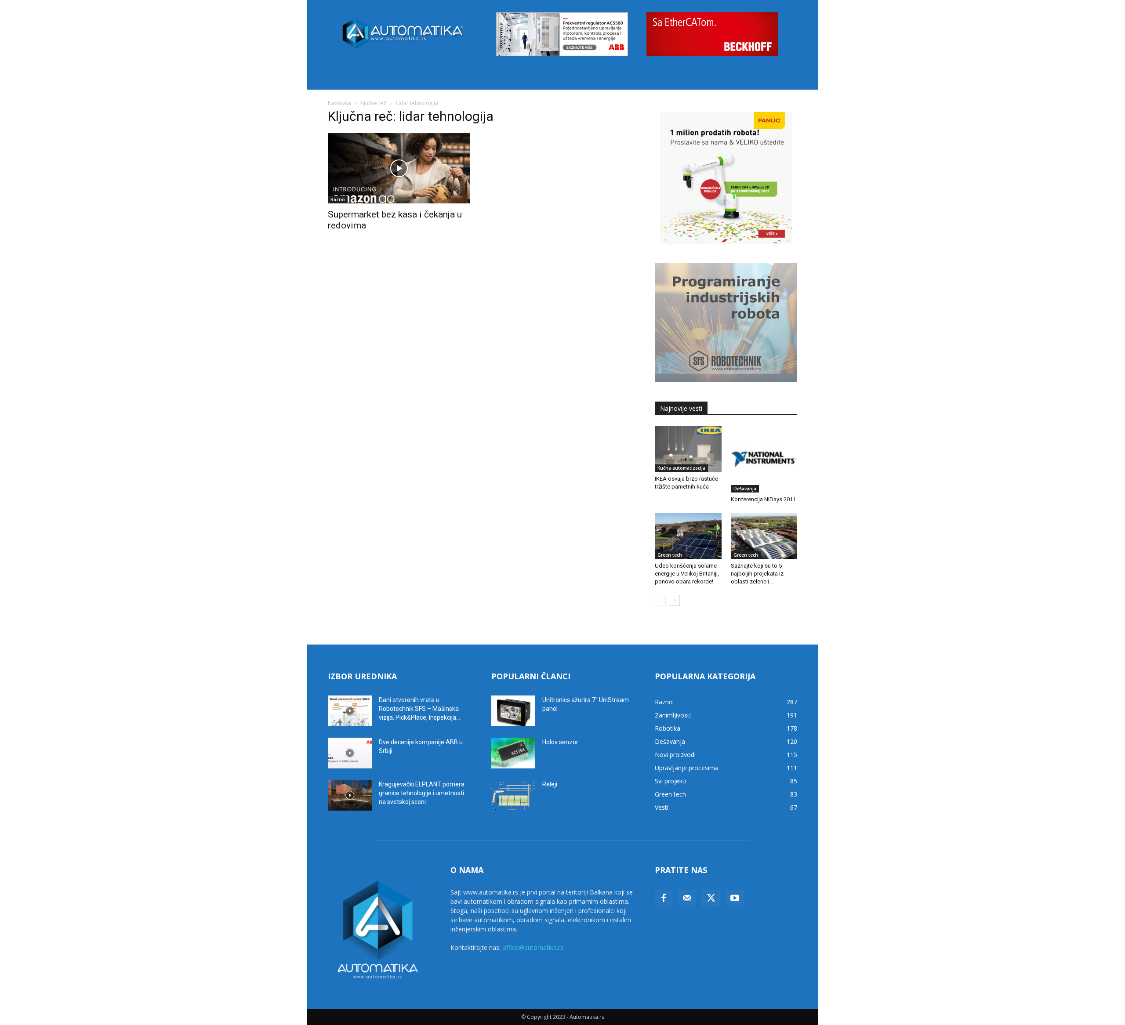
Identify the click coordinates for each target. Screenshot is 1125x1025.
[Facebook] (663, 898)
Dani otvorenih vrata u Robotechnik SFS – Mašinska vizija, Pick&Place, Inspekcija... (419, 708)
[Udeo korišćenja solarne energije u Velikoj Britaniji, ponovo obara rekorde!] (688, 536)
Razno (337, 199)
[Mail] (687, 898)
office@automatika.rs (532, 947)
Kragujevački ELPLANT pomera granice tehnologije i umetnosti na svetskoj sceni (422, 793)
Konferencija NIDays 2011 (763, 499)
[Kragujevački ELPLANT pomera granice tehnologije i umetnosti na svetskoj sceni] (350, 795)
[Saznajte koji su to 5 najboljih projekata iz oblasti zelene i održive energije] (764, 536)
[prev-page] (660, 600)
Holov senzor (560, 742)
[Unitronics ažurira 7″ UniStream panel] (513, 710)
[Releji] (513, 795)
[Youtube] (735, 898)
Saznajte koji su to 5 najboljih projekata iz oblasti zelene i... (757, 573)
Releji (549, 784)
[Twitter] (711, 898)
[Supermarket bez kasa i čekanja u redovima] (399, 168)
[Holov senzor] (513, 753)
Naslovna (339, 103)
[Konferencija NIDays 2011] (764, 459)
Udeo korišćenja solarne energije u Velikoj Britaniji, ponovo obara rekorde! (687, 573)
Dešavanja (744, 488)
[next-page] (674, 600)
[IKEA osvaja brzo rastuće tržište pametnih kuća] (688, 449)
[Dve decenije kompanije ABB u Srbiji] (350, 753)
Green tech (669, 555)
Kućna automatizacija (681, 468)
